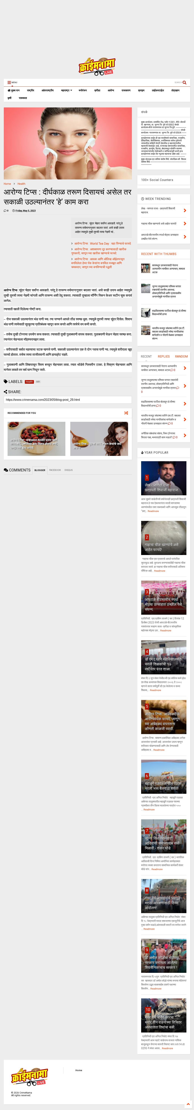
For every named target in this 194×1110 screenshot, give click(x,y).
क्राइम (141, 90)
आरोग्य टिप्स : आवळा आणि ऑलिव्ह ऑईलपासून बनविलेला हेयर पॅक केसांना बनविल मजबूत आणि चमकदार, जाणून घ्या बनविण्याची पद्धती (97, 263)
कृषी (9, 97)
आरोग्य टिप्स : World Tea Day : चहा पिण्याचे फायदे (102, 243)
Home (7, 183)
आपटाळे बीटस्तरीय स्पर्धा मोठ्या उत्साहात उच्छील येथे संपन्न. (163, 604)
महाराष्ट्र (65, 90)
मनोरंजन (83, 90)
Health (21, 183)
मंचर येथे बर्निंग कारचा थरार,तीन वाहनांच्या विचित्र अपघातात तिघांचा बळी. (163, 1022)
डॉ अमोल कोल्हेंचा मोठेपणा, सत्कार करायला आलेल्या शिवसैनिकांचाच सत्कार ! (162, 962)
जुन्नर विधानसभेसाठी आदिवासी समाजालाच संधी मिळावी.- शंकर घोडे (162, 843)
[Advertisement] (97, 26)
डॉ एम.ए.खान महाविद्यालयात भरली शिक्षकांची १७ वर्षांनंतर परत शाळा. (163, 664)
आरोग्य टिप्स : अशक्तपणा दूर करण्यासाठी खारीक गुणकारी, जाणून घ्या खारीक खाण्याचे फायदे (98, 251)
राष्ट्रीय (30, 90)
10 (148, 1009)
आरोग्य (111, 90)
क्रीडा (97, 90)
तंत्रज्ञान (175, 90)
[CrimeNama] (97, 74)
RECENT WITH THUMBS (159, 254)
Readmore (153, 511)
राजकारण (126, 90)
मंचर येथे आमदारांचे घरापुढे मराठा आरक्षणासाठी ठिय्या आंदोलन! (162, 903)
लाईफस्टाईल (158, 90)
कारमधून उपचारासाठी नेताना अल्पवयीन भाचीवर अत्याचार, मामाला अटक (168, 269)
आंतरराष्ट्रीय (48, 90)
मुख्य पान (15, 90)
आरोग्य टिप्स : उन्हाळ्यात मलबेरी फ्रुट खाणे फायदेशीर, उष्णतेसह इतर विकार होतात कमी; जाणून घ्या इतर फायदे (34, 444)
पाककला (23, 97)
